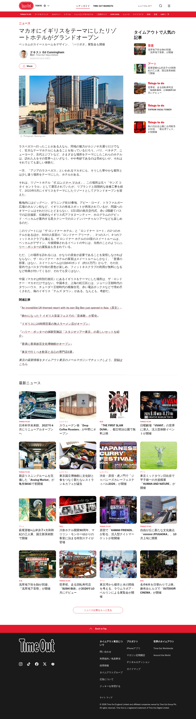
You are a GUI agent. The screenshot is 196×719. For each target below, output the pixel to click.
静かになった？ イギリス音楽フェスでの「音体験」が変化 (59, 316)
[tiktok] (28, 664)
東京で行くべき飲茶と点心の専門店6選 (47, 352)
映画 (148, 14)
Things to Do (25, 14)
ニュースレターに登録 (145, 6)
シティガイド (83, 6)
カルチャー (56, 14)
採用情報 (104, 666)
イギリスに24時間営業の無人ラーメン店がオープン (55, 324)
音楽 (155, 14)
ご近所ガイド (102, 14)
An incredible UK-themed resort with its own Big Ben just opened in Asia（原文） (71, 308)
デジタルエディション (138, 662)
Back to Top (101, 629)
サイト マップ (106, 698)
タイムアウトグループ (111, 673)
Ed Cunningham (53, 52)
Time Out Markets (103, 6)
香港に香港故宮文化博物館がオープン (46, 344)
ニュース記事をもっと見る (98, 610)
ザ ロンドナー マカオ (67, 183)
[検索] (160, 6)
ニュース (126, 14)
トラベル (67, 14)
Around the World (162, 655)
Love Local (114, 14)
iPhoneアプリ (133, 649)
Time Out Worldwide (163, 649)
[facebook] (36, 664)
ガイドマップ (133, 669)
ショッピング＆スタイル (83, 14)
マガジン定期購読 (136, 655)
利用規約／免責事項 (110, 659)
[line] (53, 664)
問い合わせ (105, 652)
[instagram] (20, 664)
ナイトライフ (138, 14)
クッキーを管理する (110, 686)
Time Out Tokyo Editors (47, 55)
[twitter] (44, 664)
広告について (106, 680)
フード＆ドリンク (41, 14)
